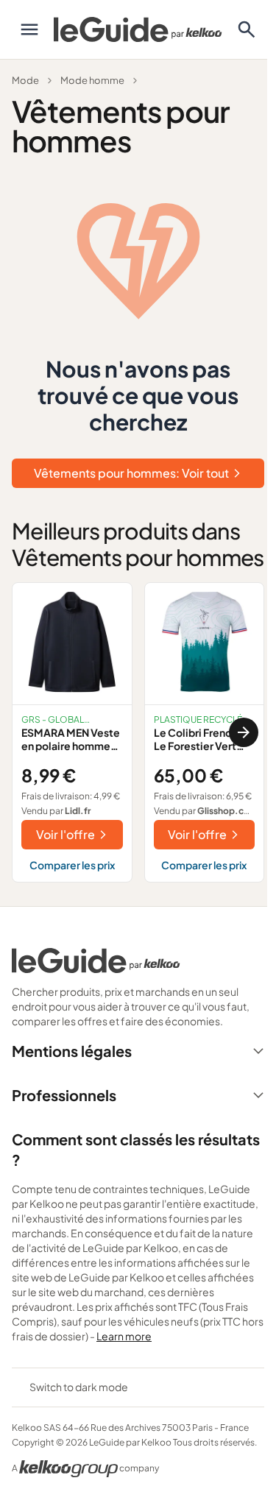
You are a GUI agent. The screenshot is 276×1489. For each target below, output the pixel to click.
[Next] (243, 732)
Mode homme (92, 80)
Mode (25, 80)
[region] (138, 732)
